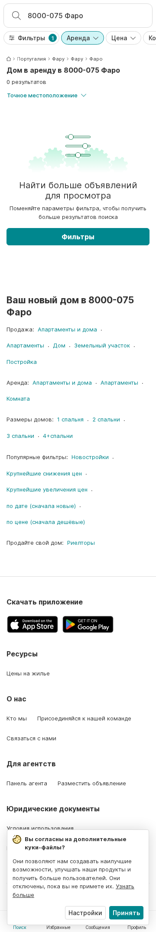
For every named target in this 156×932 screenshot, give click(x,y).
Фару (58, 59)
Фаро (96, 59)
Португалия (31, 59)
